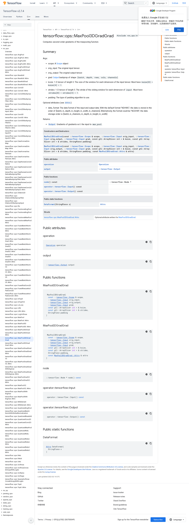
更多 (103, 3)
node (46, 182)
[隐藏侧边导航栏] (31, 520)
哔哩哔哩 (41, 505)
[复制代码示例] (151, 242)
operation (49, 164)
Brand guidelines (120, 505)
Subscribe (158, 519)
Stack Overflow (119, 501)
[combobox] (135, 3)
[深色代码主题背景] (147, 242)
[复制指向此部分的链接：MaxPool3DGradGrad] (70, 285)
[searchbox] (17, 25)
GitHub (175, 3)
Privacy (48, 520)
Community (88, 3)
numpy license (50, 472)
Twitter (41, 501)
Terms (40, 520)
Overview (7, 16)
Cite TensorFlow (119, 509)
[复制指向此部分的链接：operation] (57, 236)
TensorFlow (47, 30)
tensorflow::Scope (81, 136)
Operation (104, 164)
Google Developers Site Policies (79, 469)
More (46, 16)
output (47, 169)
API (54, 3)
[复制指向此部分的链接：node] (51, 368)
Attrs (67, 102)
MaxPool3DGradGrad (53, 136)
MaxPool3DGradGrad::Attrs (112, 151)
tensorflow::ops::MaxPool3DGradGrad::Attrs (61, 217)
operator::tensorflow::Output (59, 191)
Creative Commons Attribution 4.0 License (107, 467)
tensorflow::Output (110, 169)
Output (56, 77)
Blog (39, 492)
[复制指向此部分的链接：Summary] (58, 52)
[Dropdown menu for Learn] (48, 3)
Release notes (119, 497)
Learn (42, 3)
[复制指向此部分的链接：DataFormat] (60, 437)
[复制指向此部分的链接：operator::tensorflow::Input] (77, 388)
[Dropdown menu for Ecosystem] (77, 3)
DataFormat (49, 204)
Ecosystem (69, 3)
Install (32, 3)
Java (37, 16)
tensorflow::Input (113, 136)
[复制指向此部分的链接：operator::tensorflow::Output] (80, 407)
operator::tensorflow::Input (58, 186)
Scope (59, 63)
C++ (28, 16)
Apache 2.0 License (45, 469)
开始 (179, 30)
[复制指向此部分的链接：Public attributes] (68, 228)
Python (19, 16)
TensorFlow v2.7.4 (13, 11)
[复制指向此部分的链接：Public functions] (67, 277)
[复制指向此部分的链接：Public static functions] (76, 429)
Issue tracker (118, 492)
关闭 (167, 30)
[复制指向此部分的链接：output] (53, 255)
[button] (17, 33)
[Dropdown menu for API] (59, 3)
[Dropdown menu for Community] (96, 3)
